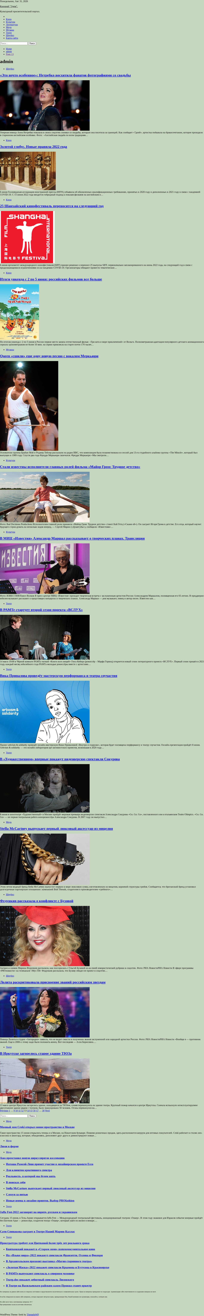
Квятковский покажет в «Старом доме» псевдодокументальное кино (50, 1249)
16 (34, 1110)
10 (16, 1110)
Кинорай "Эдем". (9, 6)
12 (22, 1110)
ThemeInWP (33, 1314)
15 (31, 1110)
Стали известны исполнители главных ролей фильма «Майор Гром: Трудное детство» (70, 467)
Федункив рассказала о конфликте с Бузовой (36, 901)
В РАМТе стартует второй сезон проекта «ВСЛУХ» (41, 610)
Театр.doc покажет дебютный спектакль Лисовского (40, 1279)
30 (43, 1110)
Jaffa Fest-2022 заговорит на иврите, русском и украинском (38, 1212)
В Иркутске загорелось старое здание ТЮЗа (36, 1053)
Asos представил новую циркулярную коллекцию (32, 1158)
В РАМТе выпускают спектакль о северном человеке (40, 1273)
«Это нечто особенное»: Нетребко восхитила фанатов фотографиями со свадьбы (65, 75)
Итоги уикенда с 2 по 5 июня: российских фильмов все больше (51, 279)
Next (47, 1110)
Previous (4, 1110)
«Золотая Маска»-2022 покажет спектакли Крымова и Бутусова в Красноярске (57, 1267)
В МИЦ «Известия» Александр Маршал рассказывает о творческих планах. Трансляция (72, 538)
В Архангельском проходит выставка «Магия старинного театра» (49, 1261)
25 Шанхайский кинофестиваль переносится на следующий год (51, 206)
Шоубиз (10, 35)
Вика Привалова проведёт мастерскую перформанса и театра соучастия (58, 676)
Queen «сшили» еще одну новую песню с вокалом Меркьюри (49, 356)
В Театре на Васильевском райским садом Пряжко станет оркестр (49, 1285)
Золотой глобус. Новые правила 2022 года (33, 147)
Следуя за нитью (17, 1194)
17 (37, 1110)
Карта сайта (12, 38)
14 (28, 1110)
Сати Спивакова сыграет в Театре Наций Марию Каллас (37, 1231)
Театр (9, 32)
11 (19, 1110)
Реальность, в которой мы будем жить (31, 1176)
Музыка (10, 30)
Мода (8, 27)
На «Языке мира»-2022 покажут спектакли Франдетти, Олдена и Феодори (54, 1255)
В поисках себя (15, 1182)
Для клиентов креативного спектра (29, 1170)
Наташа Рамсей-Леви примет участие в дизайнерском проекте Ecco (49, 1164)
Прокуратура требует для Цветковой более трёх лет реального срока (44, 1243)
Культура (10, 22)
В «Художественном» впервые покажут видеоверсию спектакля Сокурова (60, 759)
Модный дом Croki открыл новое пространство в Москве (37, 1127)
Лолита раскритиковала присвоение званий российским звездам (52, 982)
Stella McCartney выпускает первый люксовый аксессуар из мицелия (56, 828)
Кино (8, 19)
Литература (12, 24)
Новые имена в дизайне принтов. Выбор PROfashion (40, 1200)
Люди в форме (9, 1146)
